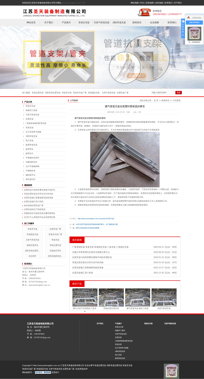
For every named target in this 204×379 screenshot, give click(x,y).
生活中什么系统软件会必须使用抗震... (40, 217)
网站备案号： (28, 372)
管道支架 (29, 128)
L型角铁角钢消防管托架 (36, 123)
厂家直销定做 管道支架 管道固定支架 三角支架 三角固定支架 (100, 247)
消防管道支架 (119, 22)
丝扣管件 (32, 256)
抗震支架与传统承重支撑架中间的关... (40, 190)
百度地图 (149, 3)
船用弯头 (29, 149)
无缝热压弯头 (55, 251)
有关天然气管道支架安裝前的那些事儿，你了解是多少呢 (97, 224)
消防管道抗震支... (32, 251)
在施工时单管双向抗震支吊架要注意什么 (91, 252)
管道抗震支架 (38, 93)
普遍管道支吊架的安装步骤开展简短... (40, 213)
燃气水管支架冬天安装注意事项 (87, 228)
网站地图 (134, 3)
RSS (142, 3)
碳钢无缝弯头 (32, 245)
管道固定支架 (94, 93)
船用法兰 (29, 153)
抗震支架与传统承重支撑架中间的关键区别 (92, 257)
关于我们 (178, 3)
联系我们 (168, 3)
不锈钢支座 (30, 171)
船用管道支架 (31, 145)
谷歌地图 (159, 3)
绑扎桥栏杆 (30, 179)
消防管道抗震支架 (53, 93)
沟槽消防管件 (31, 162)
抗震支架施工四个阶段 (33, 201)
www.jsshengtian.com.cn (72, 3)
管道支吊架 (84, 22)
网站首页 (31, 22)
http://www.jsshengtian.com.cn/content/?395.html (96, 219)
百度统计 (55, 372)
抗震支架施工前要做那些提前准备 (38, 198)
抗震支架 (29, 119)
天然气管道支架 (101, 22)
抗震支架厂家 (123, 93)
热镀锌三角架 (31, 110)
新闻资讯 (136, 22)
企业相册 (154, 22)
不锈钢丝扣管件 (32, 158)
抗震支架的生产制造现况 (34, 209)
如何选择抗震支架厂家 (33, 205)
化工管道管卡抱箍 (33, 132)
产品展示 (66, 22)
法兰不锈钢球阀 (32, 166)
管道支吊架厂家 (80, 93)
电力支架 (29, 140)
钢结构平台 (30, 175)
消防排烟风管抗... (55, 256)
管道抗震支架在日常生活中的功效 (38, 194)
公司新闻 (176, 100)
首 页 (156, 100)
